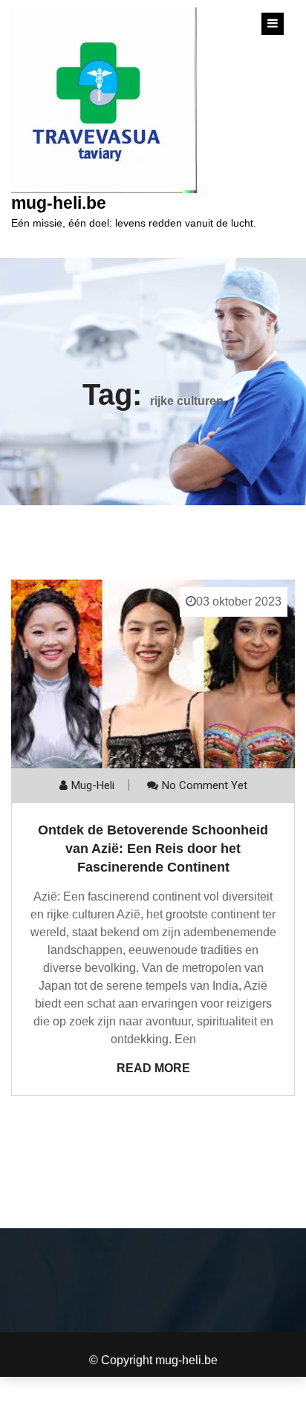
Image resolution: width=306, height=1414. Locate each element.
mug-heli (92, 785)
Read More (153, 1068)
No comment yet (204, 785)
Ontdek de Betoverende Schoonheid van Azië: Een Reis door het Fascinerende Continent (153, 849)
